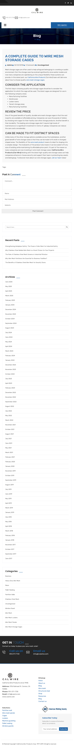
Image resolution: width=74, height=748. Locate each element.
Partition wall (7, 710)
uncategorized (43, 65)
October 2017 (9, 549)
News (7, 585)
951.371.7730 (10, 17)
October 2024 (10, 319)
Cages (4, 715)
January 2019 (9, 512)
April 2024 (8, 346)
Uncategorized (10, 604)
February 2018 (10, 535)
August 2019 (9, 485)
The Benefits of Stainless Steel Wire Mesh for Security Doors (25, 262)
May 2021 (8, 448)
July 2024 (8, 332)
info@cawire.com (24, 17)
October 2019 (9, 475)
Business (8, 576)
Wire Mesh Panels (11, 622)
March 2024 (9, 351)
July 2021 (8, 438)
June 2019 (8, 494)
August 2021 (9, 434)
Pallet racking (7, 723)
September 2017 (10, 554)
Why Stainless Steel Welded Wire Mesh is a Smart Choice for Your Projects (29, 250)
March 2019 (9, 508)
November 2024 (10, 314)
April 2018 (8, 526)
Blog (40, 686)
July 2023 (8, 379)
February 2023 (10, 388)
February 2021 (10, 457)
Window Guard (10, 608)
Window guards (7, 726)
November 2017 (10, 545)
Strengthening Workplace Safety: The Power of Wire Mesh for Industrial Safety (31, 246)
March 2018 (9, 531)
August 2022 (9, 406)
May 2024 (8, 342)
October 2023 (10, 374)
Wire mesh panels (8, 713)
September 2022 (10, 402)
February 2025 (10, 300)
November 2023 (10, 369)
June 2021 (8, 443)
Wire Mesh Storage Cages (13, 627)
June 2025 (8, 282)
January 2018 (9, 540)
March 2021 (9, 452)
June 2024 (8, 337)
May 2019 (8, 498)
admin (9, 65)
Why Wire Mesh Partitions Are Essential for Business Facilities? (26, 258)
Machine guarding (8, 721)
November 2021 (10, 425)
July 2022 (8, 411)
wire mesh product (37, 142)
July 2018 (8, 517)
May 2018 (8, 521)
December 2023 (10, 365)
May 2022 (8, 415)
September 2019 (10, 480)
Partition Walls (10, 594)
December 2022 (10, 392)
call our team (56, 158)
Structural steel (44, 691)
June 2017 (8, 558)
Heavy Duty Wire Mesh (12, 581)
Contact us (42, 701)
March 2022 (9, 420)
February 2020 (10, 462)
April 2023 (8, 383)
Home (40, 681)
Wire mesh (42, 688)
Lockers (5, 718)
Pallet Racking (10, 590)
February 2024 (10, 355)
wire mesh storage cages (35, 80)
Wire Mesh (8, 613)
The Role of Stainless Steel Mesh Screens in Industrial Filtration (26, 254)
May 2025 (8, 286)
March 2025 (9, 296)
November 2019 (10, 471)
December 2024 (10, 309)
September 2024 (10, 323)
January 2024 (9, 360)
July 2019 (8, 489)
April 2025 (8, 291)
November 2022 (10, 397)
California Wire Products (36, 77)
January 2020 (9, 466)
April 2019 (8, 503)
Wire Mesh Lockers (11, 617)
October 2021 (9, 429)
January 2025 (9, 305)
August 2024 (9, 328)
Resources (42, 696)
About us (41, 683)
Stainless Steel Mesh (12, 599)
